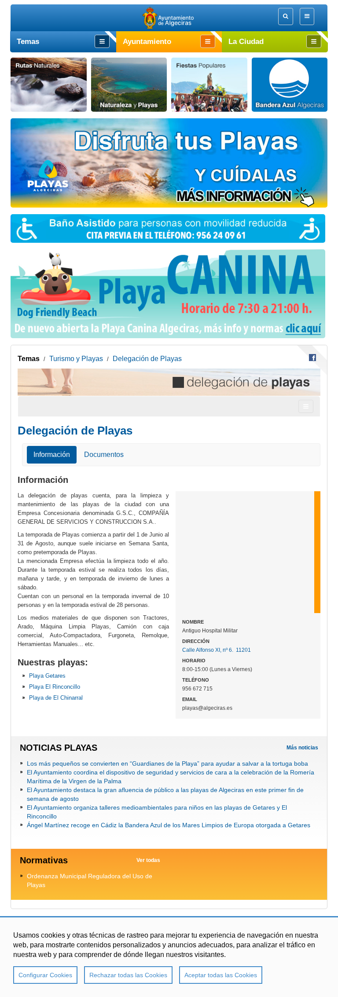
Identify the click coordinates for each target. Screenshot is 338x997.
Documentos (104, 454)
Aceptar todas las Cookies (220, 975)
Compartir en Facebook (312, 357)
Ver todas (148, 860)
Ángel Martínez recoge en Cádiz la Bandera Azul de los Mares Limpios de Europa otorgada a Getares (168, 825)
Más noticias (302, 748)
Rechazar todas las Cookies (128, 975)
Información (51, 454)
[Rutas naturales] (49, 85)
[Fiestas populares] (209, 85)
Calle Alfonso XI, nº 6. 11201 (216, 650)
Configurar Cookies (45, 975)
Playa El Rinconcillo (54, 686)
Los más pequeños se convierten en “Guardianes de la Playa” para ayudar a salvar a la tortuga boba (167, 763)
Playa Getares (47, 675)
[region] (169, 956)
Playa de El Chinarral (56, 697)
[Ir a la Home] (169, 18)
